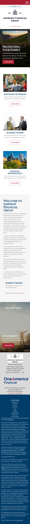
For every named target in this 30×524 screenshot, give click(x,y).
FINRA (2, 467)
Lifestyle (15, 411)
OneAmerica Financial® (15, 393)
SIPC (6, 467)
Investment (15, 403)
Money (15, 410)
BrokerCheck (10, 419)
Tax (15, 408)
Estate (15, 405)
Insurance (15, 407)
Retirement (15, 402)
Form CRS (20, 520)
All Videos (15, 415)
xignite (22, 293)
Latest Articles (15, 413)
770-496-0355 (15, 26)
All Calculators (15, 416)
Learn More (8, 62)
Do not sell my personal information (16, 454)
